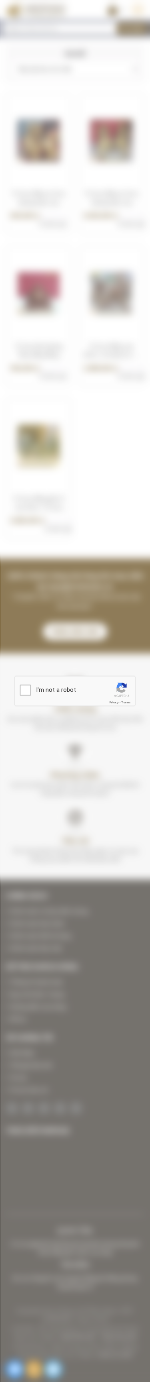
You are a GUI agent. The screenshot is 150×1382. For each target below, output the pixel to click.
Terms (126, 702)
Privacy (114, 702)
